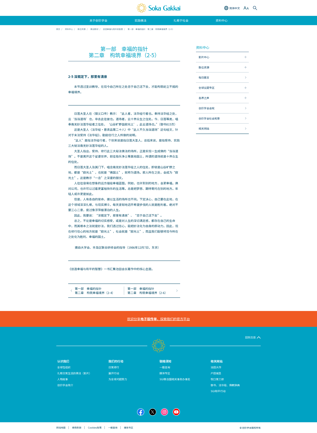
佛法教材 (94, 29)
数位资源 (82, 29)
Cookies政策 (95, 427)
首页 (58, 29)
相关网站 (217, 361)
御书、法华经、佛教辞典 (225, 385)
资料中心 (69, 29)
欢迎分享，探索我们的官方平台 (158, 318)
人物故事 (62, 379)
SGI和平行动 (218, 391)
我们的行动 (115, 361)
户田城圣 (216, 373)
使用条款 (76, 427)
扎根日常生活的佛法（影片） (74, 373)
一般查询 (164, 367)
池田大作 (216, 367)
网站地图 (61, 427)
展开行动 (113, 373)
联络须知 (165, 361)
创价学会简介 (65, 385)
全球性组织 (63, 367)
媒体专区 (164, 373)
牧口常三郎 (217, 379)
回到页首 (250, 337)
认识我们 (63, 361)
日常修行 (113, 367)
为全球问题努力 (117, 379)
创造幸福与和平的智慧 (113, 29)
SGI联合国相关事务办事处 (174, 379)
